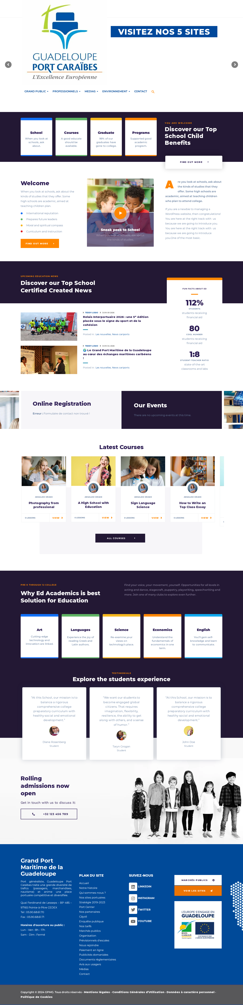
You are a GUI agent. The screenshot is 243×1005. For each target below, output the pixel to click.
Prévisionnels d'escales (94, 940)
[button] (153, 90)
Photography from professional (44, 505)
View (56, 517)
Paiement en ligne (91, 950)
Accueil (84, 883)
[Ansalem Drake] (44, 488)
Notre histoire (88, 888)
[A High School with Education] (93, 471)
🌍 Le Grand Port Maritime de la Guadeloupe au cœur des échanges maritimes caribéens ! (117, 354)
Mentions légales (97, 992)
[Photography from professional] (44, 471)
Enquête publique (91, 921)
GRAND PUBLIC (35, 91)
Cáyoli (83, 916)
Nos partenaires (89, 911)
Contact (84, 974)
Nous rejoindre (89, 945)
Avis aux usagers (90, 964)
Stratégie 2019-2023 (92, 902)
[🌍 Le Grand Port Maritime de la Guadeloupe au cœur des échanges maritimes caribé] (49, 359)
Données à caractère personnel (190, 992)
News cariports (120, 334)
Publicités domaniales (93, 954)
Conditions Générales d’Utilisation (138, 992)
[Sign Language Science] (143, 471)
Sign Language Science (143, 505)
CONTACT (140, 91)
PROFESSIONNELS (65, 91)
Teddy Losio (92, 312)
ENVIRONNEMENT (114, 91)
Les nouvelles (103, 334)
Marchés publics (90, 930)
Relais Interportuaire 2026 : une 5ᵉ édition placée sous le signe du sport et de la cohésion (115, 320)
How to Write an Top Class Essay (192, 505)
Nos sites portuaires (92, 897)
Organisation (87, 935)
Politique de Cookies (37, 997)
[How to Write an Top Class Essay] (192, 471)
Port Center (87, 907)
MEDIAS (90, 91)
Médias (84, 969)
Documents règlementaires (97, 959)
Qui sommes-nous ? (92, 892)
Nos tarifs (85, 926)
